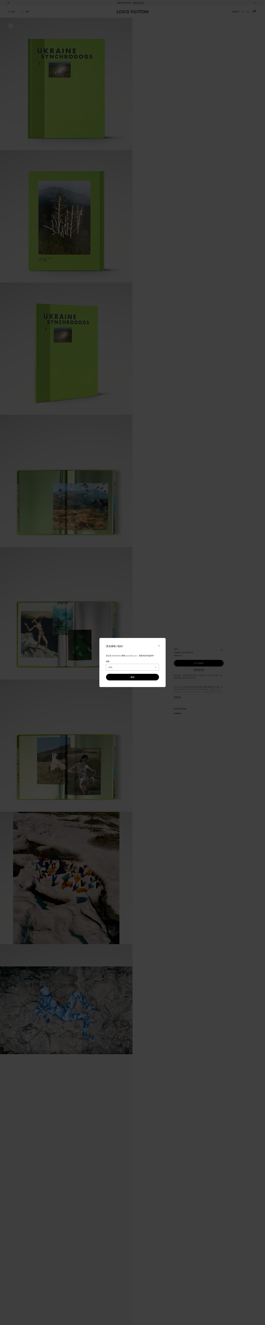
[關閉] (159, 645)
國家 (108, 661)
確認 (132, 677)
